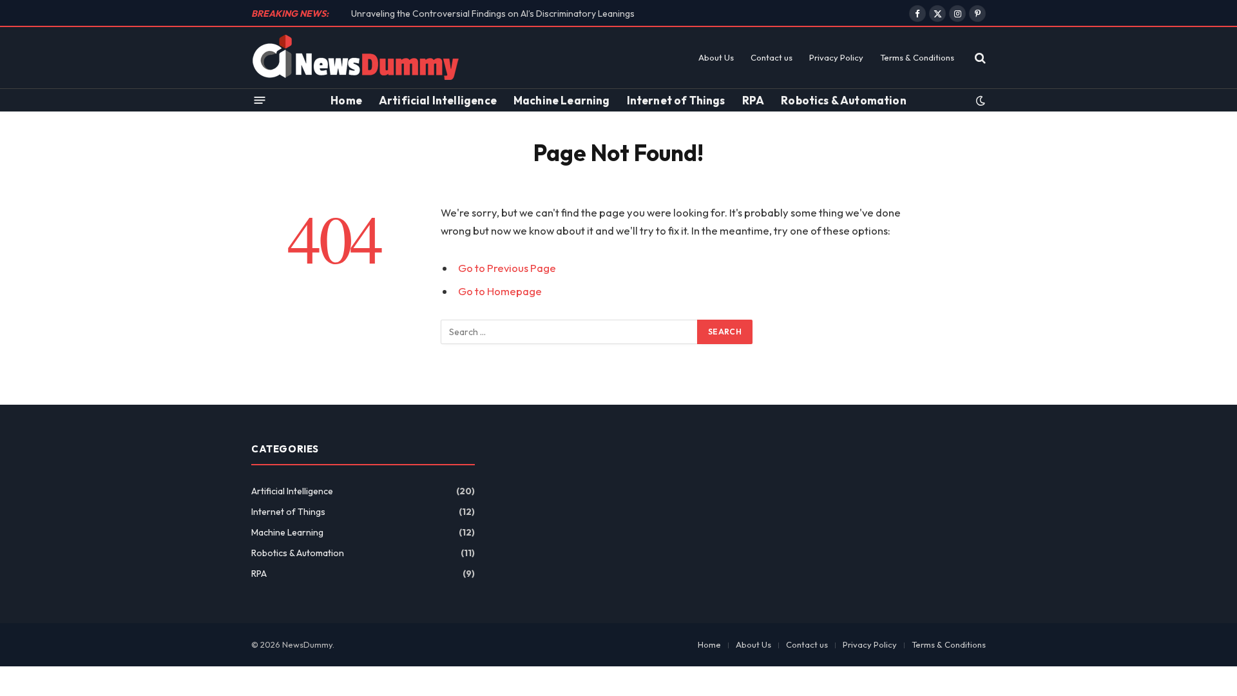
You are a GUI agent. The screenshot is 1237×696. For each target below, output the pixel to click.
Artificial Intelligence (438, 100)
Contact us (771, 57)
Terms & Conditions (917, 57)
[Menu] (259, 100)
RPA (753, 100)
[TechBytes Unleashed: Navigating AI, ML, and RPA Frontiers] (355, 58)
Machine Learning (561, 100)
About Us (716, 57)
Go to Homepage (500, 291)
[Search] (979, 57)
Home (346, 100)
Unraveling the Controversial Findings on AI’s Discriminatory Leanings (493, 13)
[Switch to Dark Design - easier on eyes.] (979, 100)
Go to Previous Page (507, 268)
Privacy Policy (836, 57)
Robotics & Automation (843, 100)
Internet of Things (676, 100)
